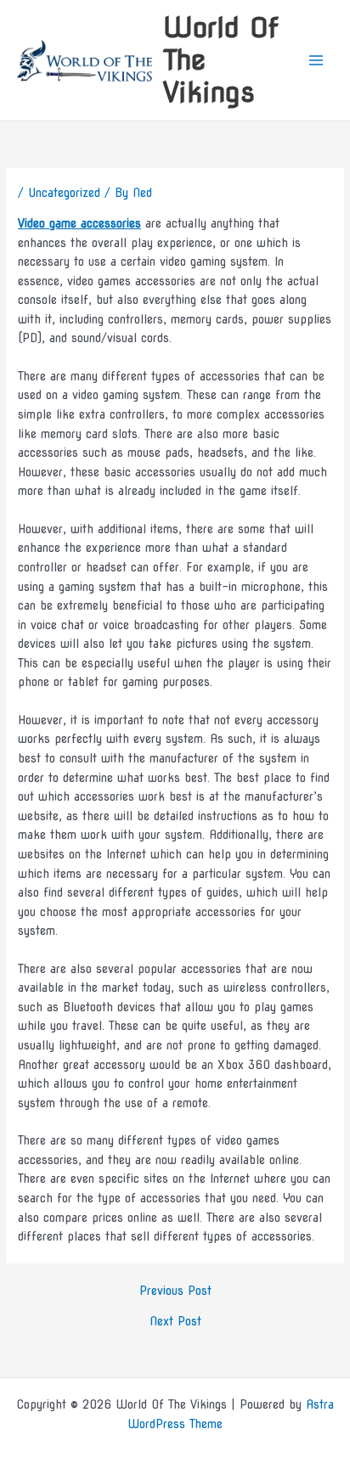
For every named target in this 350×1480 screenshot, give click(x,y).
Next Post (175, 1322)
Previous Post (175, 1291)
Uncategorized (64, 193)
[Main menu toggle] (316, 60)
